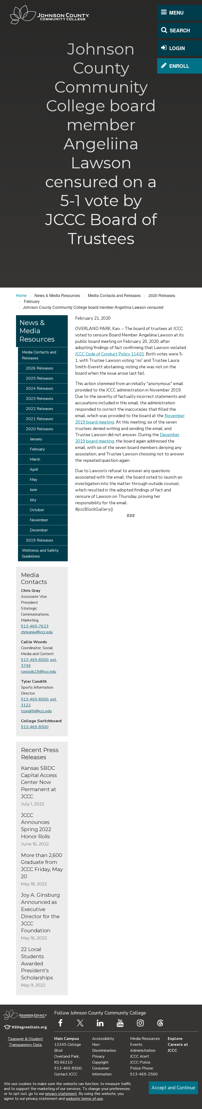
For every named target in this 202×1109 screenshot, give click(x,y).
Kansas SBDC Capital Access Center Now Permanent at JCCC (39, 782)
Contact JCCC (65, 1074)
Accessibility (103, 1038)
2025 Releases (39, 378)
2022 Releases (39, 408)
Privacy (98, 1056)
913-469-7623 (35, 626)
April (34, 469)
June (33, 489)
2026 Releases (39, 368)
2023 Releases (39, 398)
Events (136, 1044)
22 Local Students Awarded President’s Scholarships (37, 963)
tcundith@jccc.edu (36, 711)
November (39, 520)
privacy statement (61, 1093)
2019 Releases (39, 540)
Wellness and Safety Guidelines (40, 553)
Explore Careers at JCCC (178, 1044)
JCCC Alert (139, 1056)
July (33, 500)
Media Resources (145, 1038)
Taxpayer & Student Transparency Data (25, 1042)
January (36, 439)
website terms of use (84, 1098)
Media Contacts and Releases (39, 355)
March (35, 459)
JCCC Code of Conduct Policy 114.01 (109, 354)
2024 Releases (39, 388)
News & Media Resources (37, 330)
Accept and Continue (173, 1088)
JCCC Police (140, 1062)
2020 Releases (39, 429)
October (37, 510)
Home (21, 295)
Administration (142, 1050)
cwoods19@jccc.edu (38, 671)
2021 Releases (39, 419)
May (33, 479)
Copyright (100, 1062)
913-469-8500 (35, 727)
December (39, 530)
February (37, 449)
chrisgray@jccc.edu (37, 632)
